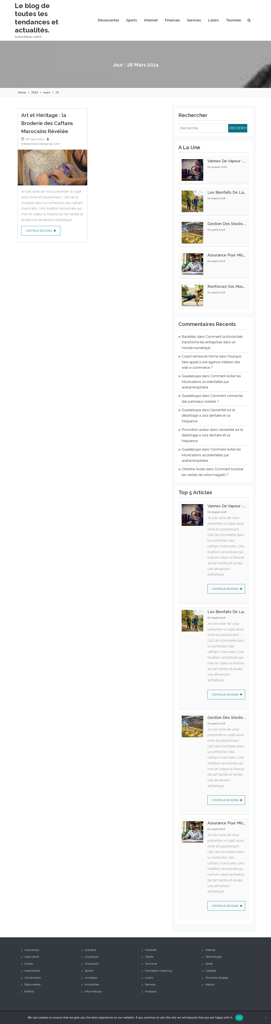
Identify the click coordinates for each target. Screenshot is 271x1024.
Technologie (213, 956)
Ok (239, 1017)
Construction (32, 977)
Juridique (91, 977)
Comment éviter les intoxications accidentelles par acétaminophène (211, 381)
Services (194, 20)
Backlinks (189, 337)
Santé (209, 963)
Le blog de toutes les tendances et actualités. (36, 18)
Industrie (90, 950)
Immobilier (92, 984)
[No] (266, 1018)
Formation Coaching (158, 970)
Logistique (91, 956)
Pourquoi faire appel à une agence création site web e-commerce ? (211, 362)
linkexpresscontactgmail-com (40, 143)
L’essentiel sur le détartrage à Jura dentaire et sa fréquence (208, 415)
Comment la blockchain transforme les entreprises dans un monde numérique (212, 342)
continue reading (39, 230)
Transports (92, 963)
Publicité (150, 950)
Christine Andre (193, 469)
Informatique (93, 991)
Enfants (29, 991)
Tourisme (233, 20)
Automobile (32, 970)
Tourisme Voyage (216, 977)
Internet (151, 20)
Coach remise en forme (200, 356)
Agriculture (31, 956)
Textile (149, 956)
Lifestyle (210, 970)
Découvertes (108, 20)
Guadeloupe (191, 376)
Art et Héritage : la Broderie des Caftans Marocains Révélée (47, 123)
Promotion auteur (195, 430)
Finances (172, 20)
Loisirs (213, 20)
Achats (28, 963)
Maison (210, 984)
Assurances (31, 950)
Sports (131, 20)
